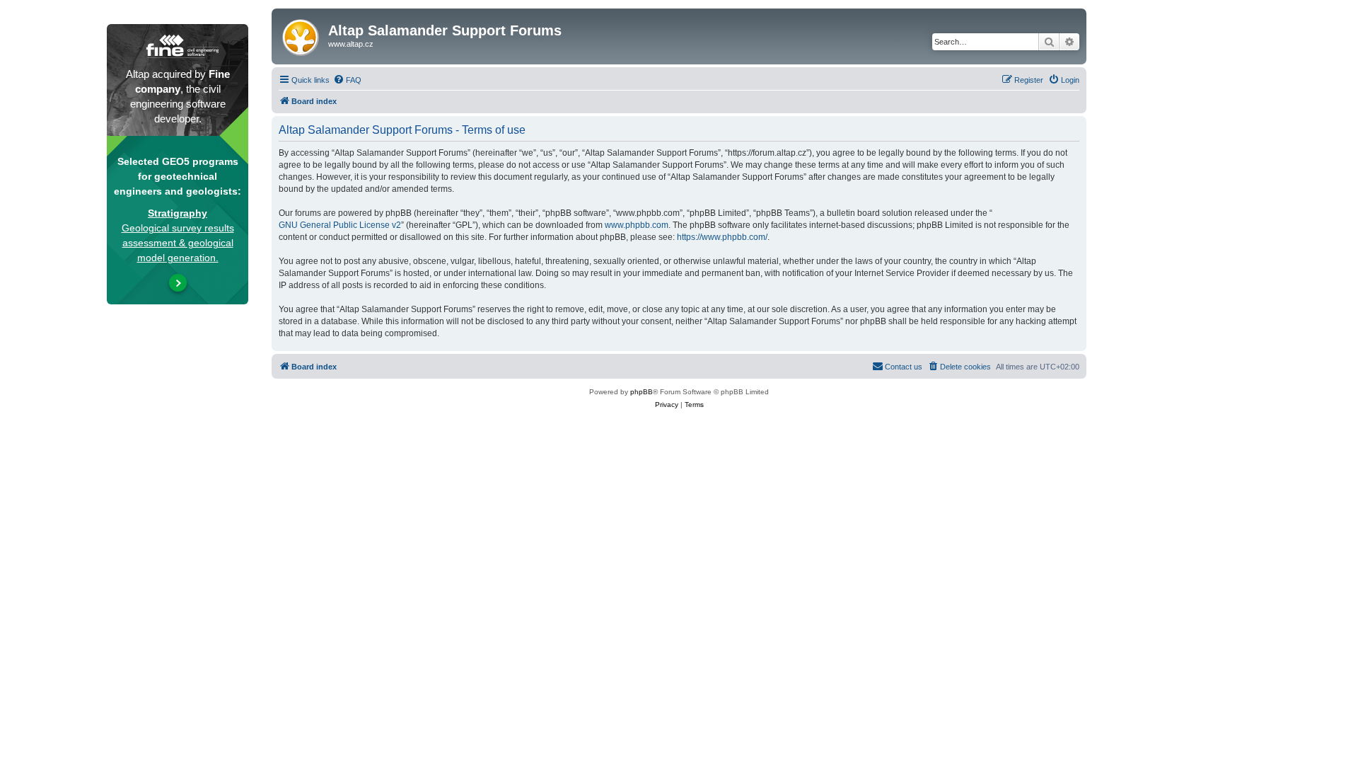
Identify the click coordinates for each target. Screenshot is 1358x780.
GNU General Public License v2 (340, 225)
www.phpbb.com (636, 225)
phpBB (641, 392)
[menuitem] (347, 79)
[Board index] (301, 34)
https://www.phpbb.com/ (722, 237)
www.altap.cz (350, 44)
